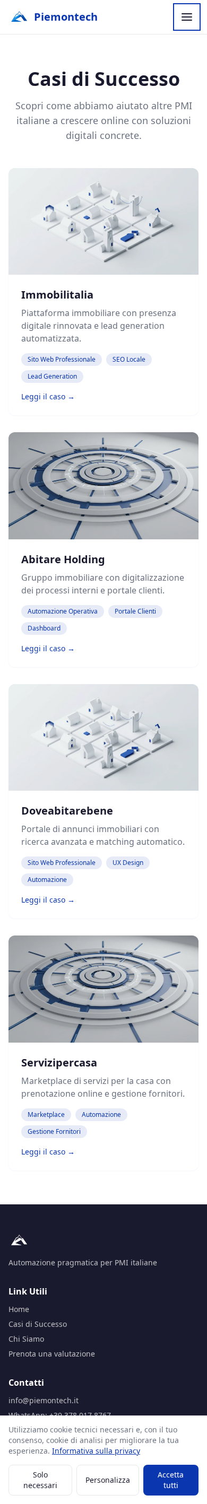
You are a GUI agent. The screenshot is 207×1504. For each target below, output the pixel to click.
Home (18, 1309)
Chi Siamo (26, 1339)
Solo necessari (40, 1480)
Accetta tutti (171, 1480)
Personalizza (107, 1480)
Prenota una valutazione (51, 1354)
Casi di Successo (37, 1324)
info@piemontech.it (43, 1400)
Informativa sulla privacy (96, 1451)
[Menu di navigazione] (187, 17)
